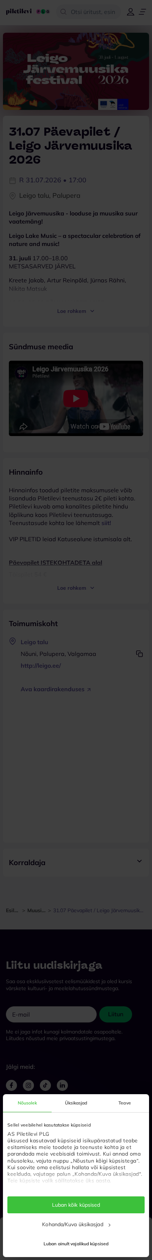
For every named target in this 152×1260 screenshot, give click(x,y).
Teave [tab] (124, 1103)
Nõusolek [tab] (27, 1103)
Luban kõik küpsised (76, 1205)
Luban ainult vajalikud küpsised (76, 1243)
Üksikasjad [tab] (76, 1103)
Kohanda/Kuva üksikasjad (72, 1224)
